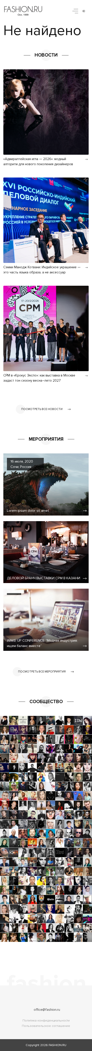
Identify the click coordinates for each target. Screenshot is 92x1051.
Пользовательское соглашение (46, 1026)
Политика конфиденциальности (46, 1020)
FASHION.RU (57, 1045)
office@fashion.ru (47, 1009)
